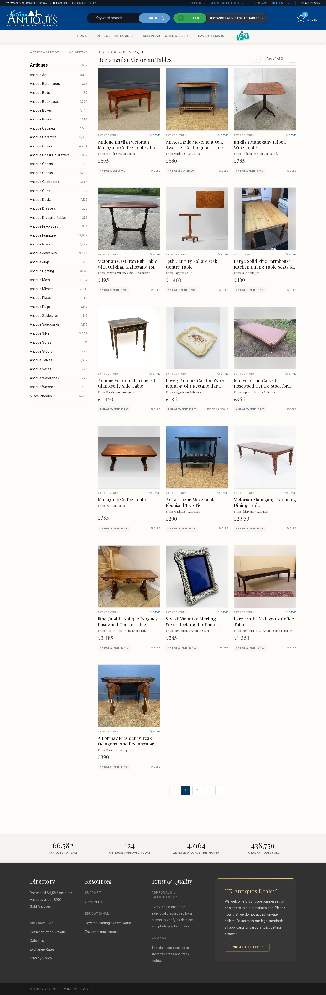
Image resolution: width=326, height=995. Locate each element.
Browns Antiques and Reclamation (127, 273)
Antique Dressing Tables (58, 217)
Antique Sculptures (58, 316)
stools (291, 409)
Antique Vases (58, 369)
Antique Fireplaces (58, 226)
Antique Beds (58, 92)
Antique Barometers (58, 84)
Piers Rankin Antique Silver (191, 631)
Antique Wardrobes (58, 378)
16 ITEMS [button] (279, 3)
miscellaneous (217, 409)
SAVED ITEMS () (212, 36)
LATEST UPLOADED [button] (225, 3)
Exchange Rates (42, 949)
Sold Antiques (40, 906)
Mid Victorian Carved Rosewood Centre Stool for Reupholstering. (261, 386)
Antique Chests (58, 164)
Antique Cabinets (58, 128)
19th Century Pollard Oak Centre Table (191, 264)
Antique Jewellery (58, 253)
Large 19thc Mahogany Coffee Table (264, 621)
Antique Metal (58, 280)
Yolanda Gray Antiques (120, 153)
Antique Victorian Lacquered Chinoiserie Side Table (126, 383)
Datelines (37, 941)
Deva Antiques (115, 506)
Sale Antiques (250, 273)
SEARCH (151, 18)
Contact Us (93, 902)
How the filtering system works (108, 923)
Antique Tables (58, 360)
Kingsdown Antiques (187, 392)
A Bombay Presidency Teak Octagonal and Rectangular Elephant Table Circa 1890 (126, 743)
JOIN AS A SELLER (245, 947)
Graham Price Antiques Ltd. (260, 153)
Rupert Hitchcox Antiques (258, 392)
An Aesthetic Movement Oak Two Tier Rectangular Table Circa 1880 (194, 147)
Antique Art (58, 75)
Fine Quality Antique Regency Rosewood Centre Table (128, 621)
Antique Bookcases (58, 102)
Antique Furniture (58, 235)
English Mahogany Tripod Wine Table (260, 145)
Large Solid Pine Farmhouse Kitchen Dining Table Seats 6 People (263, 267)
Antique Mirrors (58, 289)
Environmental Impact (101, 932)
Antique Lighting (58, 271)
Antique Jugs (58, 262)
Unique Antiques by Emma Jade (126, 631)
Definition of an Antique (48, 932)
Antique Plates (58, 298)
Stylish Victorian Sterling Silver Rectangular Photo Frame (191, 624)
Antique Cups (58, 191)
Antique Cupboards (58, 182)
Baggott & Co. (183, 273)
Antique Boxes (58, 110)
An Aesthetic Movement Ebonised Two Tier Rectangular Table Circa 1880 (196, 505)
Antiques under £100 (45, 899)
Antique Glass (58, 244)
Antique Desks (58, 200)
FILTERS (191, 18)
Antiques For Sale (122, 52)
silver (224, 647)
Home (101, 52)
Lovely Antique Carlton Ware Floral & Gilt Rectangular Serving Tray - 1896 (195, 386)
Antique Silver (58, 333)
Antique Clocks (58, 173)
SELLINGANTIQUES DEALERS (166, 36)
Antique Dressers (58, 208)
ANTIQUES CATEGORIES (115, 36)
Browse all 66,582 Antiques (51, 893)
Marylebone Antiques (119, 392)
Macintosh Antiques (187, 153)
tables (155, 171)
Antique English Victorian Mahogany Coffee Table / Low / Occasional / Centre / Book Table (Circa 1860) (128, 150)
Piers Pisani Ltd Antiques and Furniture (267, 631)
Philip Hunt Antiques (255, 511)
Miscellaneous (58, 396)
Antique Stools (58, 351)
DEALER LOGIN (310, 3)
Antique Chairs (58, 146)
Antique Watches (58, 387)
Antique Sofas (58, 342)
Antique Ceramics (58, 137)
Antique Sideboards (58, 324)
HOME (82, 36)
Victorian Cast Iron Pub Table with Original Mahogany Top (127, 264)
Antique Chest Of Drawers (58, 155)
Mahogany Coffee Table (122, 499)
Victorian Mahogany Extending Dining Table (265, 502)
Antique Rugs (58, 307)
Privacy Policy (41, 958)
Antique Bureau (58, 119)
